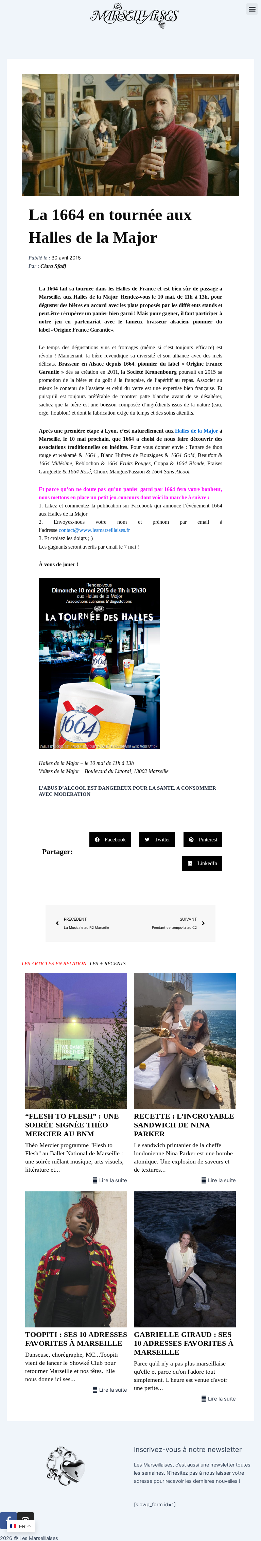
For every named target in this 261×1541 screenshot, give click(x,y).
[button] (252, 9)
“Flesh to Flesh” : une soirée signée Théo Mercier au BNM (72, 1125)
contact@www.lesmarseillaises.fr (94, 530)
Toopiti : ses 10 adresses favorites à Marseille (76, 1338)
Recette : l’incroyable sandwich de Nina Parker (184, 1125)
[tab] (54, 963)
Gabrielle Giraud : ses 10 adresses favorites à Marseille (183, 1343)
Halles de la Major (196, 431)
